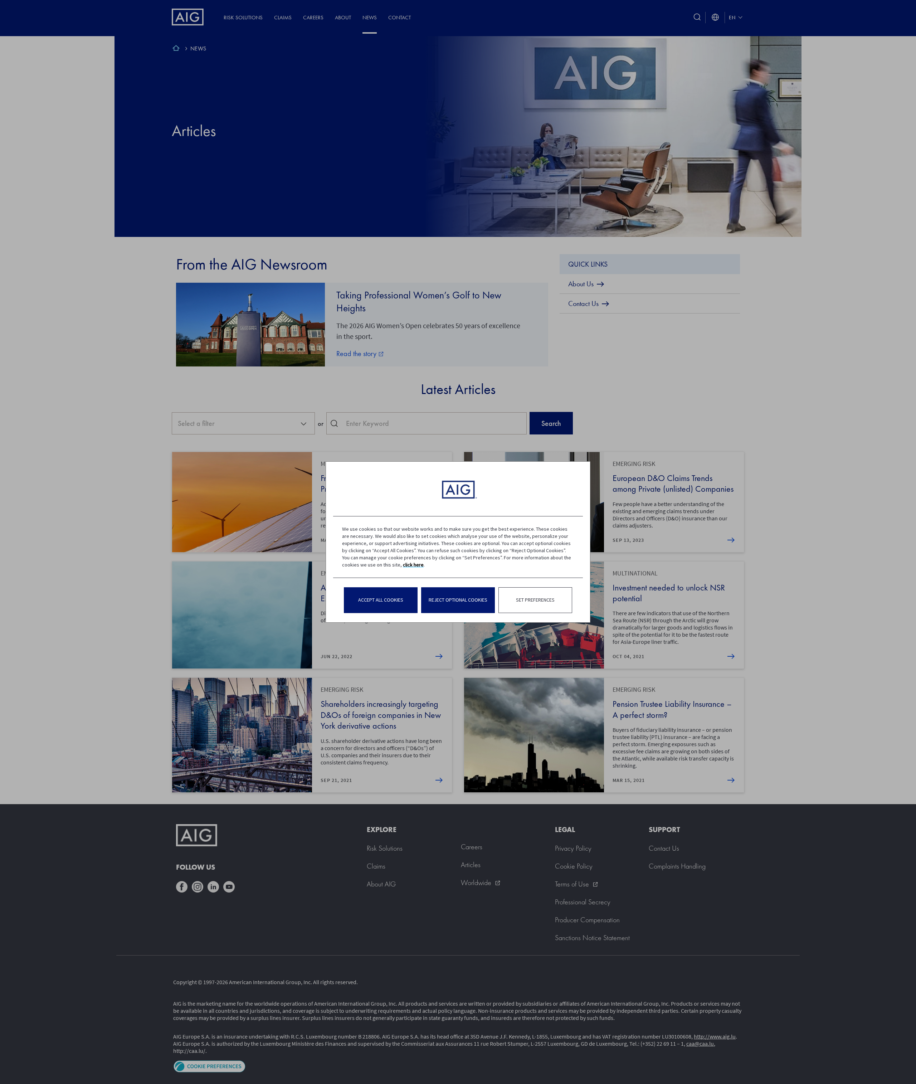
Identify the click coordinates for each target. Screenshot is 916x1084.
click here (413, 565)
